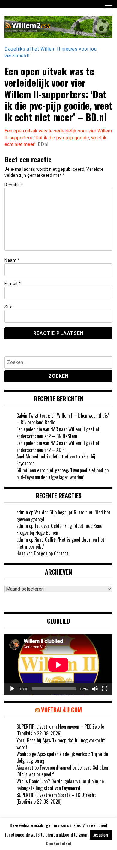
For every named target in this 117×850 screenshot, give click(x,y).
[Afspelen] (12, 689)
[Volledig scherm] (105, 689)
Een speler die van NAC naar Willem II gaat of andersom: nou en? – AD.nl (58, 446)
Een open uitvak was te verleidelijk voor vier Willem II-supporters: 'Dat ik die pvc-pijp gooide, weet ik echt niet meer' (58, 137)
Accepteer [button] (101, 835)
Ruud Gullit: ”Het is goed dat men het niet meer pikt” (60, 543)
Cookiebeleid (58, 843)
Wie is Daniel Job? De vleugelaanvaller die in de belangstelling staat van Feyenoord (60, 785)
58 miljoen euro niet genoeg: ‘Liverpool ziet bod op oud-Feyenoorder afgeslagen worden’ (62, 474)
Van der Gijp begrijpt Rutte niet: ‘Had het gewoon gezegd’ (63, 516)
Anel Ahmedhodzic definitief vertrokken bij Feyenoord (55, 460)
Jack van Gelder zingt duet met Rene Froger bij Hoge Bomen (59, 529)
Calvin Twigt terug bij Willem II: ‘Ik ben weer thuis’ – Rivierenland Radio (62, 419)
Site (8, 306)
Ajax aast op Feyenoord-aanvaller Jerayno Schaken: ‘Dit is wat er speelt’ (62, 771)
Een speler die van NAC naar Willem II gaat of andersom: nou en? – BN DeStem (58, 433)
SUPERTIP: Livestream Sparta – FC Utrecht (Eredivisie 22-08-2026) (56, 798)
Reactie (13, 184)
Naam (12, 260)
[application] (58, 664)
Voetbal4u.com (61, 709)
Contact (61, 553)
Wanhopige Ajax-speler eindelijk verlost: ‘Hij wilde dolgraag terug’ (62, 757)
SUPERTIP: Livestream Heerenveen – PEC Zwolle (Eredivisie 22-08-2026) (60, 730)
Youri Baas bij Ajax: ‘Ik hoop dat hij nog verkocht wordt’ (60, 744)
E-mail (12, 283)
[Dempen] (95, 689)
